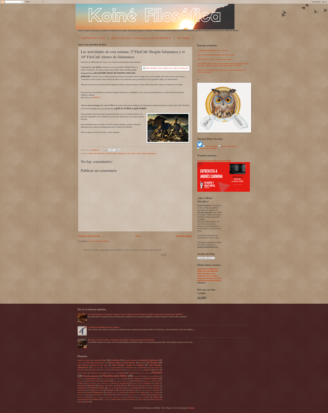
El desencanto (119, 370)
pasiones (131, 397)
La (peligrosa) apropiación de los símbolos (213, 50)
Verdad (88, 392)
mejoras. (80, 397)
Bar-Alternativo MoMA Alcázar (94, 363)
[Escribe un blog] (111, 150)
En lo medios (184, 38)
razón (148, 397)
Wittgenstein (98, 392)
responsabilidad (83, 399)
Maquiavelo (146, 381)
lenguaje (144, 395)
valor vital (142, 399)
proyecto (140, 397)
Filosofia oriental (144, 373)
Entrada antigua (184, 236)
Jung (119, 378)
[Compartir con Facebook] (116, 150)
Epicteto (148, 370)
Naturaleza (81, 385)
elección (110, 395)
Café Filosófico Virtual (93, 38)
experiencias (119, 395)
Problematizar (119, 388)
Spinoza (132, 390)
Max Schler (97, 383)
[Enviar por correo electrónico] (109, 150)
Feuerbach (132, 373)
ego (87, 395)
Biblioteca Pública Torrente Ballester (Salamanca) (207, 271)
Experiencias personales (99, 373)
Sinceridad (122, 390)
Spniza (140, 390)
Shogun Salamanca (149, 153)
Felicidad (121, 373)
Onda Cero (134, 385)
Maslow (88, 383)
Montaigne (148, 383)
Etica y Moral (82, 373)
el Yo (102, 395)
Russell (147, 388)
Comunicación (116, 367)
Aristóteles (115, 360)
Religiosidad (137, 388)
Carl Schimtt (96, 367)
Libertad (107, 381)
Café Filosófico (151, 362)
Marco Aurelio (157, 381)
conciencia (132, 392)
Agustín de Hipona (84, 360)
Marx (81, 383)
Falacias (113, 373)
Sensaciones (82, 390)
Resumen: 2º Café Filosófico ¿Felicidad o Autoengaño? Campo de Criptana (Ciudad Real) (121, 340)
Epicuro (157, 370)
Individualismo (91, 378)
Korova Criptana (151, 378)
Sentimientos (110, 390)
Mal (131, 381)
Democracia (155, 367)
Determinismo (92, 370)
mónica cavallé (97, 397)
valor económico (130, 399)
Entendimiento (137, 370)
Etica (133, 153)
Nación (157, 383)
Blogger (191, 408)
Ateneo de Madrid (130, 360)
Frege (135, 376)
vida (81, 402)
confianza (142, 392)
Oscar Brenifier (154, 385)
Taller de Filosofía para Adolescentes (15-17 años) (215, 55)
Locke (115, 381)
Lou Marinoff (123, 381)
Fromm (149, 376)
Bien (140, 363)
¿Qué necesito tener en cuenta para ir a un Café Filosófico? (141, 38)
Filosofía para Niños (114, 375)
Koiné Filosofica (135, 378)
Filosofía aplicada (90, 376)
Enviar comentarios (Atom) (99, 241)
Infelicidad (103, 378)
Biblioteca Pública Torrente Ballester (121, 363)
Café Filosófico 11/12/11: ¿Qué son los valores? (215, 59)
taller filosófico (117, 399)
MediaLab (106, 383)
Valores (80, 392)
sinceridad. (106, 399)
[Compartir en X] (114, 150)
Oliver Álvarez (121, 385)
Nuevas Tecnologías (106, 385)
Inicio (138, 236)
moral (138, 153)
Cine (129, 153)
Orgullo (143, 385)
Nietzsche (92, 385)
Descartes (81, 370)
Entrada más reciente (89, 236)
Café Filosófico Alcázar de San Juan (93, 365)
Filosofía (157, 372)
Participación (82, 388)
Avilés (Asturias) (203, 269)
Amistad (96, 360)
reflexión (156, 397)
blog (107, 392)
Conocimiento (129, 367)
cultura (157, 392)
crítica (150, 392)
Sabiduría (156, 388)
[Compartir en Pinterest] (119, 150)
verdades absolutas (155, 399)
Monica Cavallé (136, 383)
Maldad (137, 381)
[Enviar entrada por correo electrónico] (104, 150)
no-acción (122, 397)
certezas (123, 392)
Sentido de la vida (96, 390)
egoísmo (94, 395)
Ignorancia (81, 378)
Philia (109, 388)
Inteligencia (111, 378)
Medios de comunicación (120, 383)
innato (137, 395)
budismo (114, 392)
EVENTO (96, 98)
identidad (130, 395)
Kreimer (80, 381)
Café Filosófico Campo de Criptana (128, 365)
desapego (81, 395)
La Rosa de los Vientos (92, 381)
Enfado (128, 370)
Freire (142, 376)
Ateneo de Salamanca (97, 153)
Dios (109, 370)
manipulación (155, 395)
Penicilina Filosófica (213, 280)
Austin (79, 363)
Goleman (156, 376)
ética (87, 402)
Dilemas (102, 370)
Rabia (128, 388)
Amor (104, 360)
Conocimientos (142, 367)
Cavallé (105, 367)
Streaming (148, 390)
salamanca (96, 399)
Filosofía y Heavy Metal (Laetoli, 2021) (214, 161)
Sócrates (156, 390)
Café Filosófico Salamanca (116, 153)
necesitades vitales (110, 397)
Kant (125, 378)
